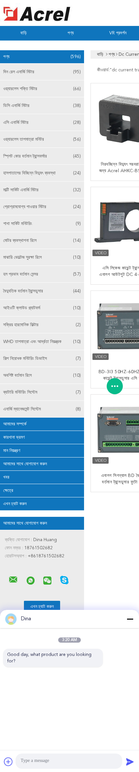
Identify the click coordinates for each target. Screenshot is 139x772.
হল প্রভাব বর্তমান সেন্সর (42, 274)
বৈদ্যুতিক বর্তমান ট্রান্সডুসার (42, 291)
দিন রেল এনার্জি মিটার (42, 72)
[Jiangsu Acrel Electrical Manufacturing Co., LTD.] (13, 580)
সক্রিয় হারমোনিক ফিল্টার (42, 325)
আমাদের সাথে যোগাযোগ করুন (25, 464)
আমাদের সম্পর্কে (15, 424)
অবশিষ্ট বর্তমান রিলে (42, 375)
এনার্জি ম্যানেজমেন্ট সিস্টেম (42, 409)
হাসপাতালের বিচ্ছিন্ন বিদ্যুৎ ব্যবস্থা (42, 173)
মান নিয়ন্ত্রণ (11, 450)
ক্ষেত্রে (8, 490)
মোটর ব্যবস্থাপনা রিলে (42, 240)
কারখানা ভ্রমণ (14, 437)
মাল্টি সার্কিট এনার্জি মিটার (42, 190)
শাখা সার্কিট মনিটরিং (42, 223)
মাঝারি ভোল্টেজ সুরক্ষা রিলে (42, 257)
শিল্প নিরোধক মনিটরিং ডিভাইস (42, 358)
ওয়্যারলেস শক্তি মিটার (42, 89)
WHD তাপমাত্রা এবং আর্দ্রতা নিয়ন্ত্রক (42, 341)
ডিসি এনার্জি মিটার (42, 105)
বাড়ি (23, 33)
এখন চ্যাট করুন (15, 504)
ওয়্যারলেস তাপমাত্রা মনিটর (42, 139)
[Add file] (8, 761)
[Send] (130, 761)
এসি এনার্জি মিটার (42, 122)
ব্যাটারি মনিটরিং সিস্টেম (42, 392)
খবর (6, 477)
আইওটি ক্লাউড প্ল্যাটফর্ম (42, 308)
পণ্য (71, 33)
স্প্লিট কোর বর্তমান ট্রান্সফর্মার (42, 156)
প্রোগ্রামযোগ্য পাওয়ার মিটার (42, 207)
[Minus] (130, 619)
